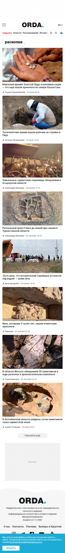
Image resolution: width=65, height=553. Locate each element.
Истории (44, 33)
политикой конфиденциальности (25, 542)
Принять (11, 548)
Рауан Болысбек (12, 379)
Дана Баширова (12, 283)
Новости (17, 33)
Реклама (31, 526)
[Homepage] (33, 24)
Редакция (9, 331)
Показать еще (32, 435)
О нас (7, 526)
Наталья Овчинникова (14, 140)
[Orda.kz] (32, 505)
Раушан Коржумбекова (15, 92)
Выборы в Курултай (50, 526)
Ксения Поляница (12, 427)
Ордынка (7, 33)
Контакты (18, 526)
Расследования (30, 33)
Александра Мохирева (14, 188)
